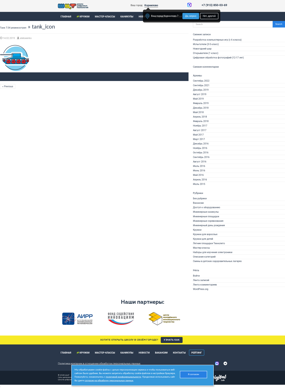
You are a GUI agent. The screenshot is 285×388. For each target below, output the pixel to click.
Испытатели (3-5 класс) (206, 44)
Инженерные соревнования (208, 220)
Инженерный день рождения (209, 225)
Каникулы (126, 16)
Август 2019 (199, 94)
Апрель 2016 (200, 179)
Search (278, 24)
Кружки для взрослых (205, 234)
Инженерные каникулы (206, 211)
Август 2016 (199, 161)
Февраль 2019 (201, 103)
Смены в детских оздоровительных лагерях (217, 261)
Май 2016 (198, 175)
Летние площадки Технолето (209, 243)
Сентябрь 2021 (201, 85)
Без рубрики (200, 198)
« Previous (7, 86)
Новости (144, 352)
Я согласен (193, 374)
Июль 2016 (199, 166)
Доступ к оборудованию (206, 207)
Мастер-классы (105, 16)
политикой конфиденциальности (123, 377)
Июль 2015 (199, 184)
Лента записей (201, 280)
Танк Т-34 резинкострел (13, 27)
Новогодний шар (202, 48)
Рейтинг (196, 352)
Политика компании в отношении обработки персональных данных (99, 363)
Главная (66, 16)
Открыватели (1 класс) (205, 53)
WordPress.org (200, 289)
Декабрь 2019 (201, 89)
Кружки (84, 16)
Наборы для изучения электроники (212, 252)
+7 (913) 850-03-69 (214, 5)
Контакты (179, 352)
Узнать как (172, 340)
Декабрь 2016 (201, 143)
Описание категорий (204, 256)
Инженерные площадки (206, 216)
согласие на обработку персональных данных (109, 380)
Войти (196, 275)
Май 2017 (198, 134)
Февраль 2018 (201, 121)
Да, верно (190, 16)
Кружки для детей (203, 238)
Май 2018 (198, 112)
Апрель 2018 (200, 116)
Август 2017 (199, 130)
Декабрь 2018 (201, 107)
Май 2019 (198, 98)
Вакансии (198, 203)
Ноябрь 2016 (200, 148)
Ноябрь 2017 (200, 125)
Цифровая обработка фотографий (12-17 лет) (218, 57)
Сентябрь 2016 (201, 157)
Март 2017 (199, 139)
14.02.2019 (8, 38)
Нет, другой (209, 16)
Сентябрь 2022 (201, 80)
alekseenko (25, 38)
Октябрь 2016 (200, 152)
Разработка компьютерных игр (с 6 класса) (217, 39)
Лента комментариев (205, 284)
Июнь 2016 (199, 170)
